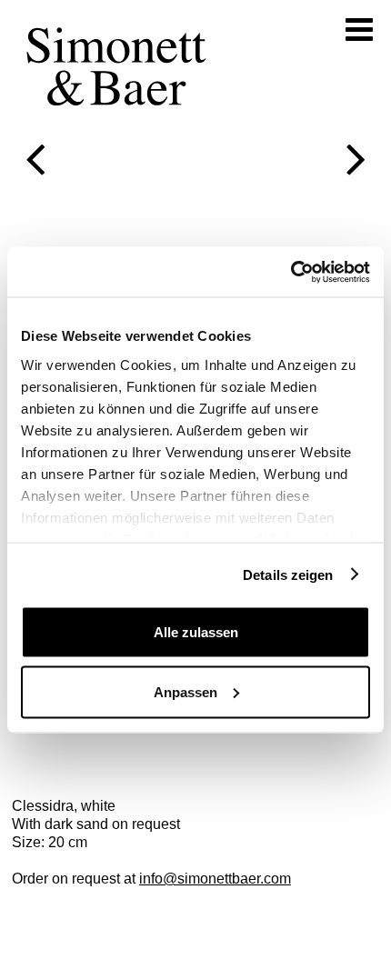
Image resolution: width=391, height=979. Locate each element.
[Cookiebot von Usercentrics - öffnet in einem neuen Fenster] (290, 272)
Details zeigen (288, 574)
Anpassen (185, 691)
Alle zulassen (196, 632)
